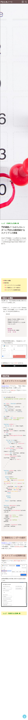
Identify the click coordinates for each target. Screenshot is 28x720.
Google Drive (5, 386)
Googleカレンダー (6, 543)
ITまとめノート (7, 1)
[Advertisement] (14, 261)
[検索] (25, 1)
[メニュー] (22, 1)
